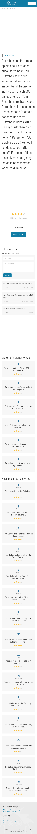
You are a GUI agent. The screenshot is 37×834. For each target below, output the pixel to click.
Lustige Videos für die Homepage (13, 810)
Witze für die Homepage (10, 812)
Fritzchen (10, 55)
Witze (3, 8)
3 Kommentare (18, 227)
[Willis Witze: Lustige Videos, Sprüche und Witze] (11, 3)
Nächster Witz (18, 234)
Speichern (7, 275)
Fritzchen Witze (11, 8)
